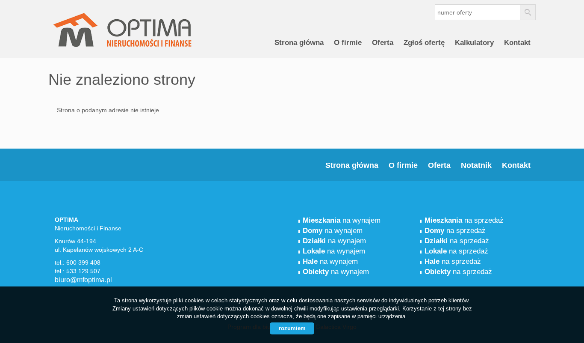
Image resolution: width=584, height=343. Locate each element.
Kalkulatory (474, 43)
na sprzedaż (464, 220)
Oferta (382, 43)
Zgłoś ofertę (424, 43)
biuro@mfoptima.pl (83, 279)
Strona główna (299, 43)
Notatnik (476, 165)
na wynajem (341, 220)
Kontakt (517, 43)
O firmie (348, 43)
